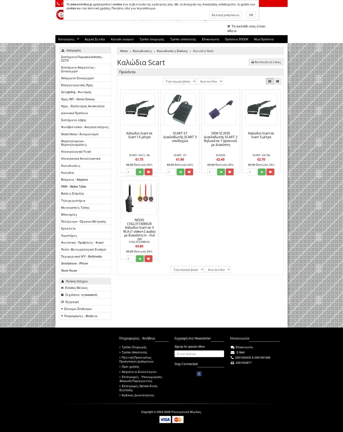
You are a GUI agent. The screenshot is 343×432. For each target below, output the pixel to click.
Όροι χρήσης (130, 366)
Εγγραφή (71, 302)
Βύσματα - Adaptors (74, 179)
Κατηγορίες (66, 39)
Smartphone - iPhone (74, 263)
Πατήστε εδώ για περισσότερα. (134, 8)
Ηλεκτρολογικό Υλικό (76, 151)
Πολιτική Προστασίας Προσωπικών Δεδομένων (136, 359)
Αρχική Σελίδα (95, 39)
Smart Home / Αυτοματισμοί (80, 134)
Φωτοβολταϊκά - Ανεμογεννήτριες (85, 127)
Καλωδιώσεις (143, 51)
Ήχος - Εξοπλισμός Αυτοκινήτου (83, 106)
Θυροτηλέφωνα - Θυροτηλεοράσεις (74, 143)
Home (124, 51)
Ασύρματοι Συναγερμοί (77, 78)
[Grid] (270, 81)
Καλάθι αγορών (122, 39)
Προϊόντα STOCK (236, 39)
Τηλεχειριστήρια (73, 200)
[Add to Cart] (140, 172)
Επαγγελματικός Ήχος (77, 85)
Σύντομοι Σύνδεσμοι (78, 309)
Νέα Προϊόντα (264, 39)
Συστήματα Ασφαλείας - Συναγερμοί (78, 69)
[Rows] (277, 81)
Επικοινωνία (210, 39)
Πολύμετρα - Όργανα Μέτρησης (83, 221)
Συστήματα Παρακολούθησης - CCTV (82, 58)
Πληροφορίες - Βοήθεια (80, 316)
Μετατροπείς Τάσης (75, 207)
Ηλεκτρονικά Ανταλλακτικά (80, 158)
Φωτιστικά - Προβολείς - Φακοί (82, 242)
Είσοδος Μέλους (76, 288)
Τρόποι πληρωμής (152, 39)
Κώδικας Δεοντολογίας (137, 395)
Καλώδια (67, 173)
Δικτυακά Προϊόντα (74, 113)
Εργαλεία (68, 228)
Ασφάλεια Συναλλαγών (138, 372)
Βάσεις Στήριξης (72, 193)
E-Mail (240, 352)
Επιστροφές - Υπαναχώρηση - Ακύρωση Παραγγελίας (141, 379)
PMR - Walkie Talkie (73, 186)
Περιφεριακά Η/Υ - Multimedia (81, 256)
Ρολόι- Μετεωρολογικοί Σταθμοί (83, 249)
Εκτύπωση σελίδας (267, 62)
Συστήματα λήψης (73, 120)
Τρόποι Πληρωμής (134, 347)
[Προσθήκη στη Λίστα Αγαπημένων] (148, 172)
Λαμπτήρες (69, 235)
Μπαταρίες (69, 214)
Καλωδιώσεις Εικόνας (173, 51)
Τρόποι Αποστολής (134, 352)
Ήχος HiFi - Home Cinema (77, 99)
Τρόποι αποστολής (183, 39)
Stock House (69, 270)
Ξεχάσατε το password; (80, 295)
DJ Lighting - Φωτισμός (76, 92)
